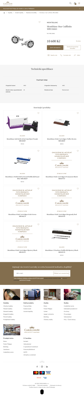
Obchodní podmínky (42, 385)
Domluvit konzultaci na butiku (72, 47)
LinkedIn (46, 366)
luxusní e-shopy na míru (39, 387)
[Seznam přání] (38, 113)
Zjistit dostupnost (55, 47)
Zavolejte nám (67, 55)
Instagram (42, 366)
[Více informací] (42, 391)
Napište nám (54, 55)
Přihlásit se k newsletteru (61, 273)
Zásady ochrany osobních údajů (52, 278)
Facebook (37, 366)
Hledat (70, 3)
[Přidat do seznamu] (40, 22)
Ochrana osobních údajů (29, 385)
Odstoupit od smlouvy (55, 385)
